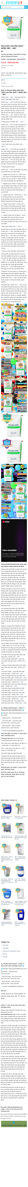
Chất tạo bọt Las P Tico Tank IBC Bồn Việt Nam (7, 836)
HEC (6, 97)
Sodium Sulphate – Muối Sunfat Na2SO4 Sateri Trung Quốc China (21, 903)
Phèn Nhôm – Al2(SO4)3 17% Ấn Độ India (21, 817)
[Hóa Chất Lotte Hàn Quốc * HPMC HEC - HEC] (14, 312)
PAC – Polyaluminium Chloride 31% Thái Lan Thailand (20, 858)
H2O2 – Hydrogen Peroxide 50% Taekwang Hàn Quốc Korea (7, 903)
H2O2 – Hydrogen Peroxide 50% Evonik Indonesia (20, 924)
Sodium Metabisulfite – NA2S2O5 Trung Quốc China (6, 924)
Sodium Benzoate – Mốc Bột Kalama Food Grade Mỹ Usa (21, 837)
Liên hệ (5, 957)
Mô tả (3, 80)
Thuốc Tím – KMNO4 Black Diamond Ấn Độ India (20, 880)
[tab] (14, 80)
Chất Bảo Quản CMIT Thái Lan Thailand (6, 817)
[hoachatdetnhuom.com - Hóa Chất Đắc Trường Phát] (14, 2)
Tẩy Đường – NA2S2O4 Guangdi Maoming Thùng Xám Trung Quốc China (7, 881)
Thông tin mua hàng (7, 86)
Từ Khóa (3, 83)
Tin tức (5, 954)
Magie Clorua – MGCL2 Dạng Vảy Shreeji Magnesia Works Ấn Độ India (7, 859)
